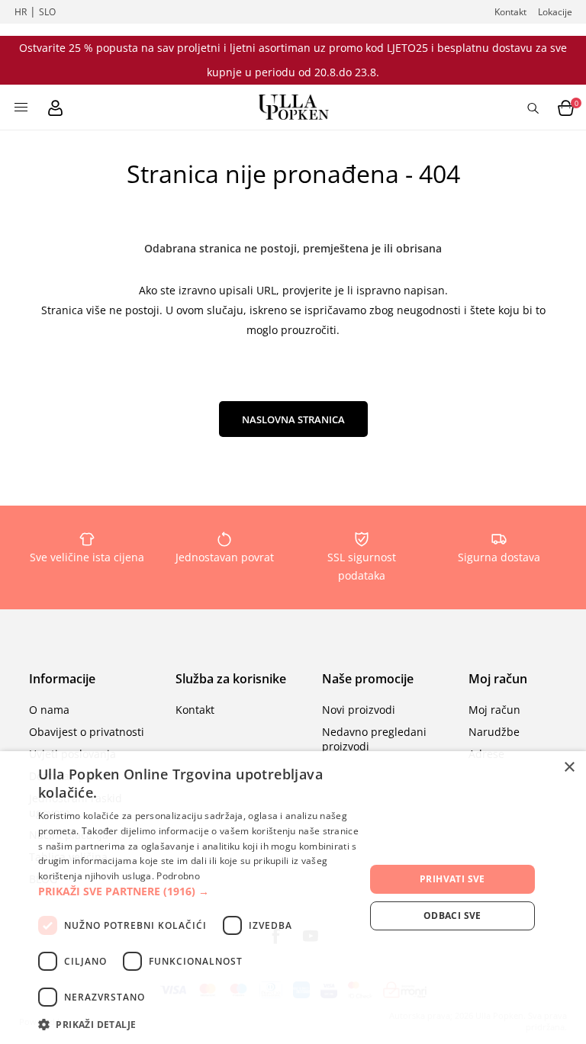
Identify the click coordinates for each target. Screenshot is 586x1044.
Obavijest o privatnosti (86, 731)
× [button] (569, 767)
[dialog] (293, 897)
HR (20, 11)
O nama (49, 709)
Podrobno (177, 875)
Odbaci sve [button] (452, 915)
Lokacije (555, 11)
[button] (201, 891)
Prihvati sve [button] (452, 878)
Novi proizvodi (358, 709)
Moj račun (494, 709)
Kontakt (510, 11)
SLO (47, 11)
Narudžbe (494, 731)
